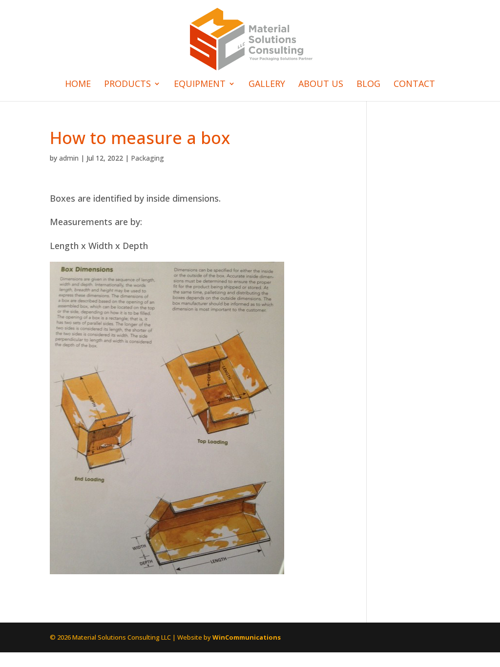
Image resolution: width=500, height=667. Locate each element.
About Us (320, 84)
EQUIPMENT (200, 84)
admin (69, 158)
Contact (414, 84)
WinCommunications (246, 637)
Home (78, 84)
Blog (368, 84)
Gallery (267, 84)
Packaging (147, 158)
